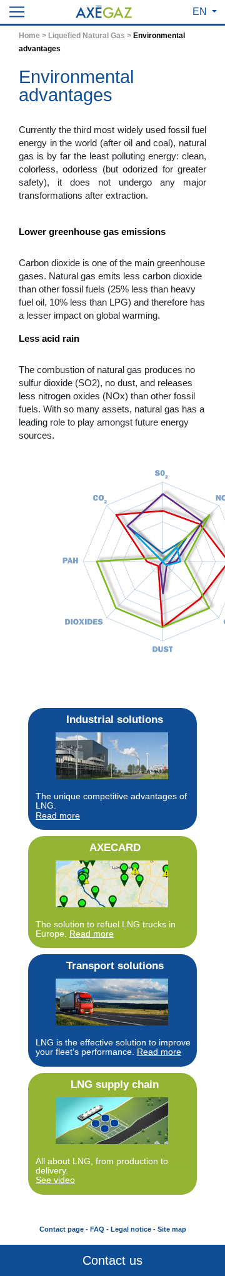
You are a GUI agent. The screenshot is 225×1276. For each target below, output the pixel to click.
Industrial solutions (114, 719)
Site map (172, 1229)
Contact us (112, 1260)
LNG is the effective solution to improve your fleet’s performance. (113, 1047)
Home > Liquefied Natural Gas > (75, 35)
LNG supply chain (115, 1084)
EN (200, 11)
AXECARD (115, 848)
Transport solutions (115, 966)
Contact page (61, 1229)
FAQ (97, 1229)
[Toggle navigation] (17, 12)
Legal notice (131, 1229)
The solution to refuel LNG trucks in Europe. (106, 929)
